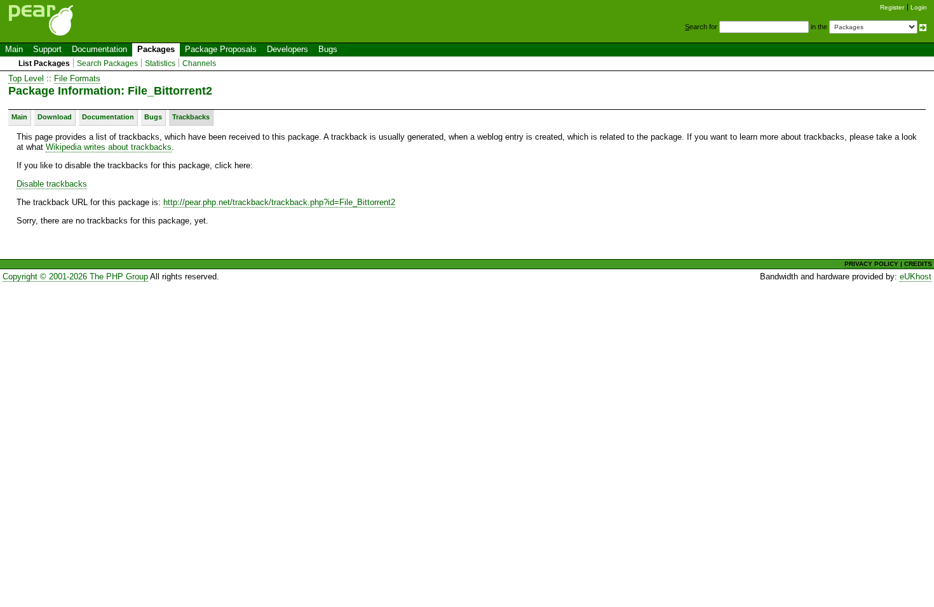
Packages (156, 49)
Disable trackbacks (52, 184)
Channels (199, 63)
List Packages (44, 63)
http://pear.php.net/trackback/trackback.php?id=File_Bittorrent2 (279, 202)
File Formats (77, 78)
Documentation (99, 49)
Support (47, 49)
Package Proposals (221, 49)
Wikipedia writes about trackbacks (109, 147)
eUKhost (915, 276)
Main (14, 49)
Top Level (26, 78)
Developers (287, 49)
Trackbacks (191, 117)
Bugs (327, 49)
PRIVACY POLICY (871, 263)
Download (54, 117)
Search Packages (107, 63)
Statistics (160, 63)
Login (918, 7)
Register (892, 7)
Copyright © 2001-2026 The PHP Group (75, 276)
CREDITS (918, 263)
